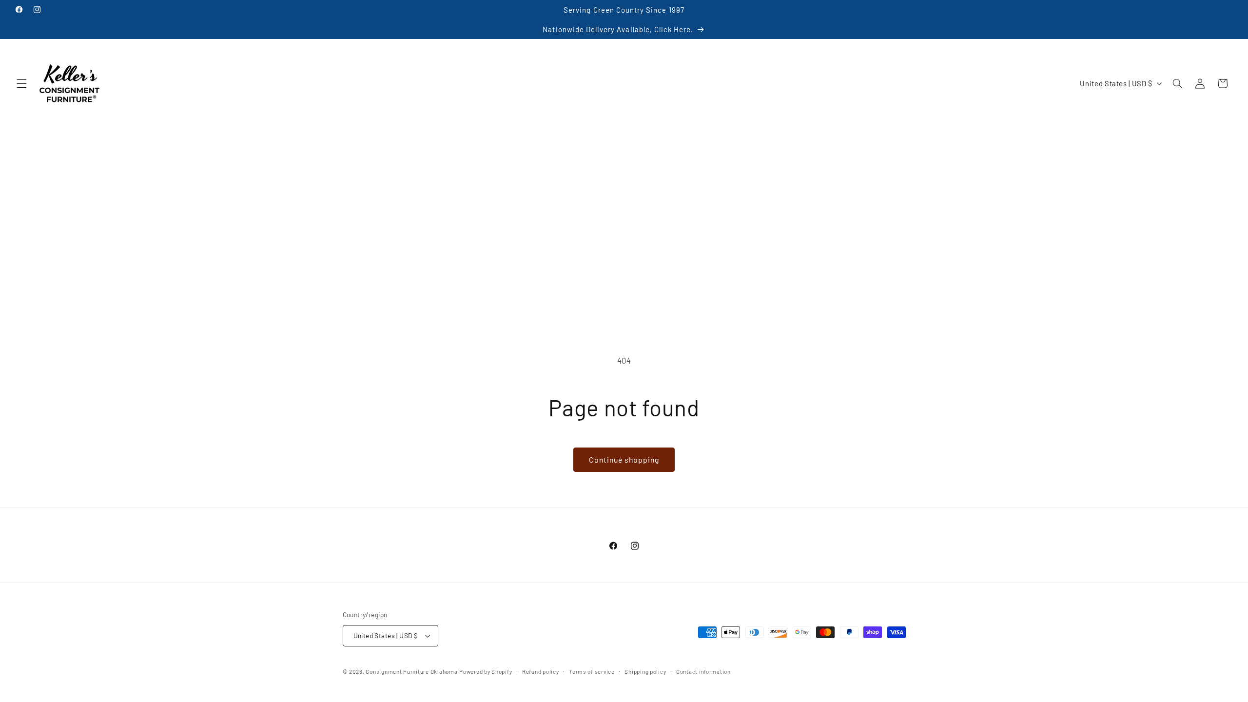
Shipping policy (645, 671)
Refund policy (540, 671)
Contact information (703, 671)
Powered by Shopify (485, 671)
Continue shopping (624, 459)
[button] (21, 83)
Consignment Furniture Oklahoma (411, 671)
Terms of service (592, 671)
